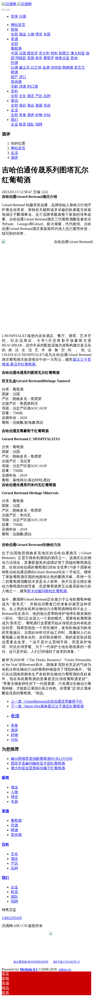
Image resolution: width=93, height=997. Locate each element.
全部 (14, 34)
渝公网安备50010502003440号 (31, 961)
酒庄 (14, 859)
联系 (14, 892)
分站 (14, 740)
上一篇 (47, 701)
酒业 (14, 787)
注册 (22, 16)
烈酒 (14, 825)
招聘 (14, 901)
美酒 (5, 811)
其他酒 (16, 835)
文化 (14, 854)
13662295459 (12, 918)
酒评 (14, 157)
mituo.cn (65, 969)
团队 (14, 897)
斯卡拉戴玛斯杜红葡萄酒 (47, 591)
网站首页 (18, 25)
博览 (14, 797)
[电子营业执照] (50, 961)
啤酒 (14, 830)
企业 (14, 887)
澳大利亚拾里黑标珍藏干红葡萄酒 (38, 768)
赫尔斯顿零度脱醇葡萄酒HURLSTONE (42, 759)
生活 (14, 153)
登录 (14, 16)
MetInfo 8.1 (29, 969)
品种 (14, 868)
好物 (14, 735)
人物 (14, 792)
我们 (5, 878)
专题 (14, 801)
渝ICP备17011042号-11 (66, 961)
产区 (14, 863)
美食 (14, 725)
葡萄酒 (16, 820)
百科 (5, 844)
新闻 (5, 777)
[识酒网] (46, 4)
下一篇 (47, 706)
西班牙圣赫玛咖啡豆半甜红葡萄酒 (38, 763)
